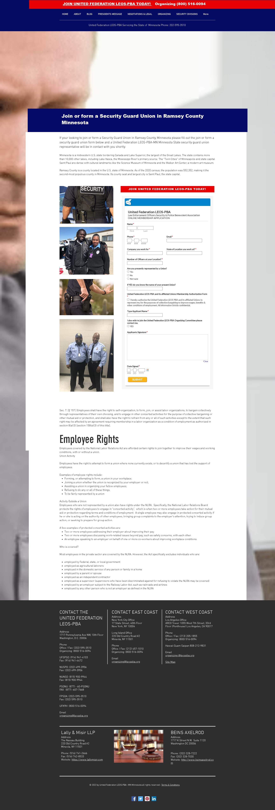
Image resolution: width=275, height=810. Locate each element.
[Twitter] (140, 798)
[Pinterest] (147, 798)
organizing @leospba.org (179, 655)
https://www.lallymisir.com (87, 759)
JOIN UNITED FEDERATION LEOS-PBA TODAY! (107, 4)
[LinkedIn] (154, 798)
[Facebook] (133, 798)
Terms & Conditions (170, 785)
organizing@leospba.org (74, 715)
